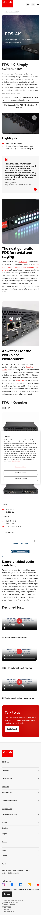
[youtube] (38, 884)
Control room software (9, 800)
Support (4, 834)
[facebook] (12, 884)
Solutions (5, 828)
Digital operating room (9, 814)
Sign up (7, 894)
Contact (4, 856)
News (4, 850)
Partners (4, 842)
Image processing (7, 809)
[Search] (33, 4)
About (4, 864)
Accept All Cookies (20, 478)
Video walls (5, 787)
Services (4, 822)
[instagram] (3, 884)
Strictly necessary (20, 473)
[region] (20, 457)
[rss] (29, 884)
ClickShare (5, 762)
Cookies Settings (20, 467)
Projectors (5, 770)
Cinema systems (7, 778)
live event (23, 262)
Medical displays (7, 792)
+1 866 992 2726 (10, 873)
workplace (20, 380)
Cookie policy (16, 461)
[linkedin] (20, 884)
